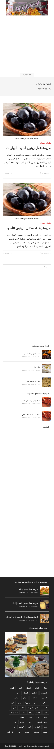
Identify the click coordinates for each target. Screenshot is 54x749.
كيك (29, 727)
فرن (14, 722)
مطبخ (45, 732)
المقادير (44, 697)
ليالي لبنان (36, 367)
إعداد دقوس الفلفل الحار (31, 400)
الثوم (12, 688)
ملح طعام (10, 732)
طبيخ (30, 717)
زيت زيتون (14, 712)
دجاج (38, 712)
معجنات (36, 732)
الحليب (34, 692)
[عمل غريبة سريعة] (46, 382)
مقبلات (27, 732)
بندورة (27, 702)
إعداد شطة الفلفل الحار (31, 414)
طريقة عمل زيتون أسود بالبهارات (28, 148)
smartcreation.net (42, 746)
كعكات (37, 727)
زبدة (30, 712)
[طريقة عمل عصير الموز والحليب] (44, 604)
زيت (23, 712)
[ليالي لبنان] (46, 368)
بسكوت (16, 697)
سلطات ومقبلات (45, 143)
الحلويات (44, 692)
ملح (19, 732)
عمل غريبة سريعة (33, 381)
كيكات (21, 727)
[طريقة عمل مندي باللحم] (44, 590)
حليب (22, 707)
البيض (20, 688)
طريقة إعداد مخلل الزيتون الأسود (28, 228)
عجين (30, 722)
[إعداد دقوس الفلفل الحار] (46, 402)
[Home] (50, 88)
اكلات (37, 688)
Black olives (42, 88)
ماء (14, 727)
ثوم (12, 702)
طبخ (37, 717)
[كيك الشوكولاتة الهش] (46, 354)
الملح (25, 697)
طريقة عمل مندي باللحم (27, 589)
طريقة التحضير (42, 722)
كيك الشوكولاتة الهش (32, 353)
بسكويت (44, 702)
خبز (14, 707)
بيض (19, 702)
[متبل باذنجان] (16, 666)
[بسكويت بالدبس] (38, 666)
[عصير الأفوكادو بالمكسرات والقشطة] (38, 643)
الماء (17, 692)
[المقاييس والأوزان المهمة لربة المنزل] (44, 618)
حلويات (44, 707)
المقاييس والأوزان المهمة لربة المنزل (22, 617)
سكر (45, 717)
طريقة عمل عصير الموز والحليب (24, 603)
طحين (22, 717)
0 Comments (46, 173)
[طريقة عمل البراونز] (16, 643)
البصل (28, 688)
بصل (35, 702)
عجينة (22, 722)
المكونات (34, 697)
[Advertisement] (27, 44)
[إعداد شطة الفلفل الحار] (46, 416)
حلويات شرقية (33, 707)
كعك (45, 727)
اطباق (45, 688)
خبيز (45, 712)
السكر (25, 692)
